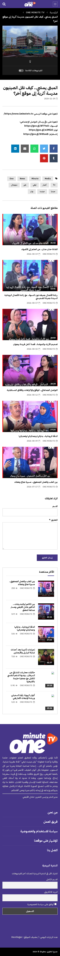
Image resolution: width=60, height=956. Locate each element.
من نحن (53, 812)
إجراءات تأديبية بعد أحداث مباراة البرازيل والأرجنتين (23, 651)
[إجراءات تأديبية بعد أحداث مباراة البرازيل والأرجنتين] (46, 657)
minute (35, 178)
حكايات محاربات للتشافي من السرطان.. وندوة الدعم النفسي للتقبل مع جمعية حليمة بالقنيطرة (21, 677)
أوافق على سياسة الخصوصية (40, 904)
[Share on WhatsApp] (34, 149)
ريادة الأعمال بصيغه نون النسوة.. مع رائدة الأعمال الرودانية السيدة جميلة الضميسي (31, 296)
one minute (49, 254)
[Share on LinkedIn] (15, 149)
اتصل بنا (52, 850)
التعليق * (53, 520)
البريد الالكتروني (51, 892)
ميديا (53, 191)
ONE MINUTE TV (35, 12)
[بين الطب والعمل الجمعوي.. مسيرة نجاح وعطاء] (46, 589)
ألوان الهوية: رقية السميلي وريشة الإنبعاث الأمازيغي (23, 697)
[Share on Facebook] (54, 149)
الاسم (55, 506)
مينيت (42, 191)
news (22, 178)
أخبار (45, 184)
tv (54, 184)
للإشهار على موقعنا (46, 840)
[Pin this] (44, 158)
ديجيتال (14, 184)
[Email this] (25, 149)
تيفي (34, 184)
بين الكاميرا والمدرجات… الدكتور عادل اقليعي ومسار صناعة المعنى (23, 607)
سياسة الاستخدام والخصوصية (39, 831)
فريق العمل (50, 821)
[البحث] (4, 4)
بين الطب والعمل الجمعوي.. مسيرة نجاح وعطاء (36, 482)
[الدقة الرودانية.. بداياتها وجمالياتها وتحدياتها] (46, 634)
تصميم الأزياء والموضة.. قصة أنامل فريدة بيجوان (35, 344)
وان (31, 191)
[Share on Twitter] (44, 149)
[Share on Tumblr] (54, 158)
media (48, 178)
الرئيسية (54, 12)
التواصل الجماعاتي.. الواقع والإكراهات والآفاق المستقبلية (32, 390)
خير (25, 184)
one (11, 178)
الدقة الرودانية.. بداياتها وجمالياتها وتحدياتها (38, 436)
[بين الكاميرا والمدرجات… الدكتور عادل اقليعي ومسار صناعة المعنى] (46, 611)
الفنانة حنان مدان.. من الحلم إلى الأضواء (39, 249)
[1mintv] (30, 4)
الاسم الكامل (52, 879)
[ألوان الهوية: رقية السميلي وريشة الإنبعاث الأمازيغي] (46, 703)
